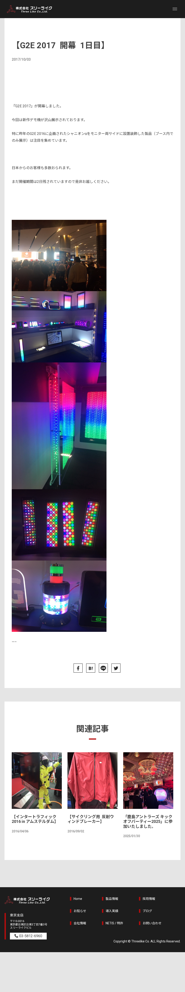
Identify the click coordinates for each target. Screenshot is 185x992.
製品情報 (112, 899)
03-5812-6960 (30, 936)
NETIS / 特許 (114, 923)
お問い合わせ (152, 923)
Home (78, 899)
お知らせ (80, 911)
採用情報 (149, 899)
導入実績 (112, 911)
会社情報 (80, 923)
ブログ (147, 911)
